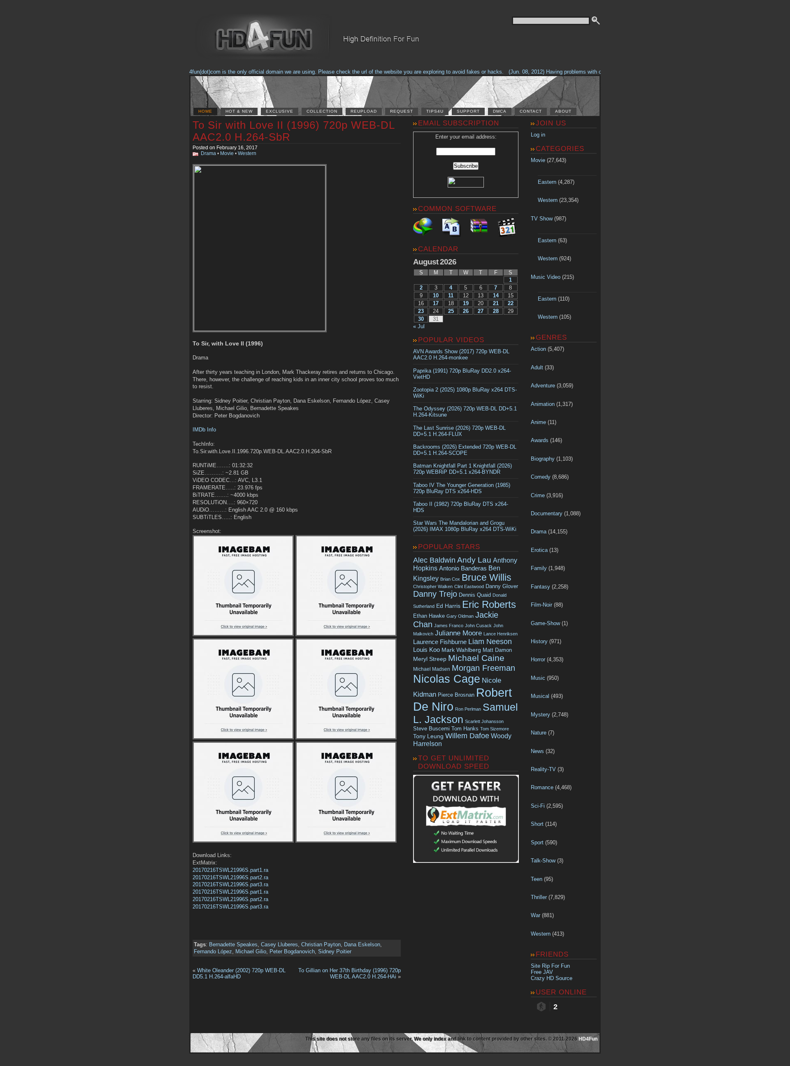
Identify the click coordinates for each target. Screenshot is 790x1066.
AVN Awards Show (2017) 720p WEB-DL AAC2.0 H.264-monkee (461, 354)
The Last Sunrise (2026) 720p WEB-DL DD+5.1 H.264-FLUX (459, 431)
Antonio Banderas (463, 568)
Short (537, 824)
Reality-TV (543, 769)
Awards (539, 440)
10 (436, 295)
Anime (538, 422)
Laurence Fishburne (440, 641)
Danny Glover (502, 586)
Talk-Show (543, 860)
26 (466, 311)
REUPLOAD (364, 111)
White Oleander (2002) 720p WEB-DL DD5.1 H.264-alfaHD (239, 973)
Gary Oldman (460, 616)
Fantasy (540, 587)
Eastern (547, 182)
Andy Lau (474, 559)
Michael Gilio (250, 951)
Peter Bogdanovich (292, 951)
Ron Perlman (468, 709)
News (537, 751)
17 (436, 303)
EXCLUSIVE (279, 111)
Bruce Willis (486, 577)
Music (538, 678)
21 (496, 303)
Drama (208, 153)
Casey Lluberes (279, 944)
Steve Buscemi (431, 729)
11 (450, 295)
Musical (540, 696)
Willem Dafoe (467, 736)
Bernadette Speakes (233, 944)
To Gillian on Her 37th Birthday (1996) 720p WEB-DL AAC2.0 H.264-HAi (349, 973)
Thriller (539, 897)
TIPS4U (435, 111)
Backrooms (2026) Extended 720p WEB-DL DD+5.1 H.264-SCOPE (464, 450)
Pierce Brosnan (456, 695)
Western (247, 153)
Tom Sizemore (494, 728)
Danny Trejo (435, 593)
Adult (537, 367)
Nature (538, 733)
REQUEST (401, 111)
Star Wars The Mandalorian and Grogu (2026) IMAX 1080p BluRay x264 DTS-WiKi (464, 526)
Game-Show (545, 623)
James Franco (448, 625)
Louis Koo (426, 649)
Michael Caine (476, 658)
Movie (227, 153)
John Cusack (478, 625)
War (535, 915)
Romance (542, 787)
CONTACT (531, 111)
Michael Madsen (431, 669)
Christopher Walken (433, 586)
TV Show (542, 219)
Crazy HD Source (551, 978)
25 (451, 311)
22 (511, 303)
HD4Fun (588, 1038)
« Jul (419, 326)
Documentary (546, 513)
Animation (543, 404)
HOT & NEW (239, 111)
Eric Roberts (489, 604)
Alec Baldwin (434, 560)
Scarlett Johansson (484, 721)
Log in (538, 135)
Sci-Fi (538, 806)
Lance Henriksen (500, 633)
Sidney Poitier (334, 951)
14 (496, 295)
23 (421, 311)
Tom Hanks (465, 728)
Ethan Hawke (429, 616)
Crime (538, 495)
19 (466, 303)
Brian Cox (450, 579)
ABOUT (563, 111)
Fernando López (213, 951)
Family (539, 568)
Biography (543, 459)
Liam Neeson (490, 641)
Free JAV (542, 972)
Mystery (540, 714)
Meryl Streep (429, 659)
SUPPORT (468, 111)
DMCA (500, 111)
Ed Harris (448, 606)
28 (496, 311)
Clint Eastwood (469, 586)
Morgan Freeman (483, 667)
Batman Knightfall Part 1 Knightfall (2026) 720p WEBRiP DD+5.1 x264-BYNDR (462, 469)
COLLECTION (322, 111)
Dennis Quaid (475, 595)
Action (538, 349)
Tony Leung (428, 736)
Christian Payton (321, 944)
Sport (537, 842)
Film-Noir (541, 605)
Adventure (543, 385)
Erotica (539, 550)
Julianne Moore (458, 633)
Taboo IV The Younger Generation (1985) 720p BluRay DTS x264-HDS (461, 488)
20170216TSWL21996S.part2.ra (230, 877)
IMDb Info (204, 429)
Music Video (545, 277)
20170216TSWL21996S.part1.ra (230, 870)
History (539, 641)
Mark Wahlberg (461, 650)
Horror (538, 659)
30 (421, 319)
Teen (536, 879)
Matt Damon (497, 650)
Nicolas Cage (446, 679)
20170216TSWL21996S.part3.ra (230, 884)
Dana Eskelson (362, 944)
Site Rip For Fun (550, 966)
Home (205, 111)
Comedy (541, 477)
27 (480, 311)
